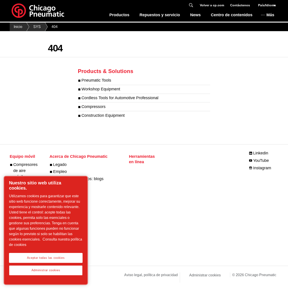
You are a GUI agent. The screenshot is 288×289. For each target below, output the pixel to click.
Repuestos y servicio (160, 15)
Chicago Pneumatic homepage (38, 11)
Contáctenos (240, 5)
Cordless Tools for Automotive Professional (119, 98)
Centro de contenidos (231, 15)
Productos (119, 15)
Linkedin (260, 153)
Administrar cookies (205, 275)
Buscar (191, 5)
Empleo (60, 171)
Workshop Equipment (100, 89)
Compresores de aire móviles (25, 170)
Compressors (93, 106)
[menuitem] (119, 16)
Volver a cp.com (212, 5)
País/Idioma (267, 5)
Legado (60, 164)
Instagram (262, 168)
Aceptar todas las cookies (46, 257)
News (195, 15)
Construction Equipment (103, 115)
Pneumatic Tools (96, 80)
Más (270, 15)
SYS (37, 27)
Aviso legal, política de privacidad (151, 275)
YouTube (261, 160)
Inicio (18, 27)
